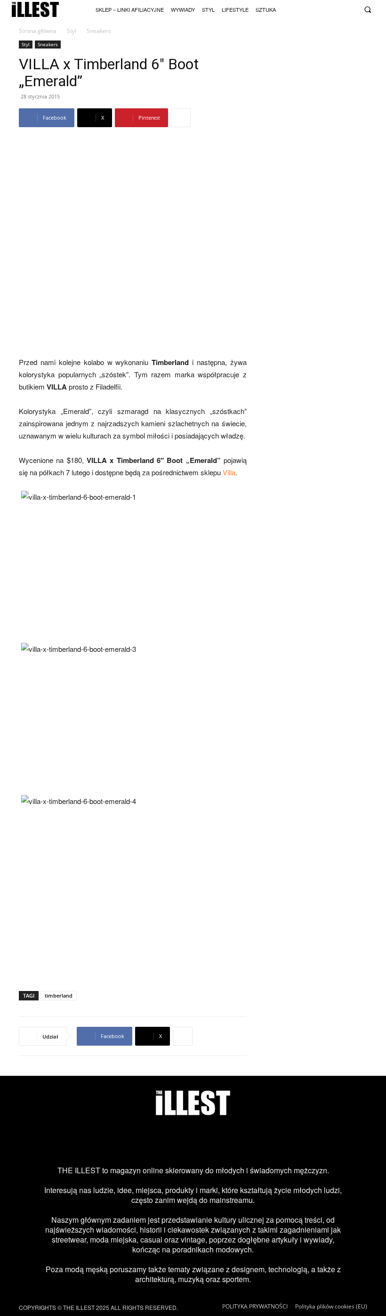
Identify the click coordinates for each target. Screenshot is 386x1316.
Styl (71, 31)
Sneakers (48, 44)
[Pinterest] (208, 1140)
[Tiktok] (315, 9)
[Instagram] (302, 9)
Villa (229, 472)
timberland (58, 995)
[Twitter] (339, 9)
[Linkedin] (269, 1140)
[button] (367, 9)
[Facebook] (351, 9)
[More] (181, 117)
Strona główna (37, 31)
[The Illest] (35, 9)
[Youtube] (327, 9)
